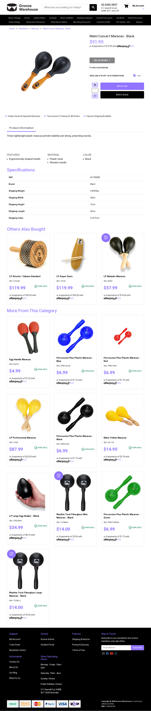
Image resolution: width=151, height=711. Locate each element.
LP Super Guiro (64, 276)
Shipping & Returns (81, 639)
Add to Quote (122, 94)
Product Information (21, 128)
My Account (14, 639)
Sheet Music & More (59, 22)
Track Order (14, 644)
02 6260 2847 (109, 5)
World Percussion (135, 18)
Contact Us (14, 661)
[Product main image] (46, 71)
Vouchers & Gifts (103, 22)
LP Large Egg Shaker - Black (24, 516)
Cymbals (52, 18)
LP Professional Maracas (22, 437)
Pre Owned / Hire (123, 22)
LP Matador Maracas (114, 276)
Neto (112, 704)
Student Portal (47, 644)
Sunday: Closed (48, 678)
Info (132, 46)
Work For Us (14, 678)
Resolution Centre (17, 650)
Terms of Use (78, 650)
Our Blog (13, 672)
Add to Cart (122, 86)
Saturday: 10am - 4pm (51, 673)
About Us (13, 667)
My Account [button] (138, 5)
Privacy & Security (80, 644)
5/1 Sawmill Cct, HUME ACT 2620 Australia (51, 691)
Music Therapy (15, 18)
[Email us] (103, 653)
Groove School (47, 639)
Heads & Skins (39, 18)
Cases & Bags (14, 22)
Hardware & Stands (84, 18)
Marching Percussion (82, 22)
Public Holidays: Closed (51, 684)
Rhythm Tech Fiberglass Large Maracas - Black (25, 594)
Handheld (120, 18)
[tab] (21, 128)
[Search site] (93, 7)
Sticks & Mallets (66, 18)
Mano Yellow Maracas (115, 437)
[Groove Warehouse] (22, 7)
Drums (27, 18)
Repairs (139, 22)
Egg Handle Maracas (20, 359)
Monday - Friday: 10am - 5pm (51, 666)
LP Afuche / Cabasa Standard (24, 276)
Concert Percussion (104, 18)
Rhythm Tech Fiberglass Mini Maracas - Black (71, 516)
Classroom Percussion (35, 22)
